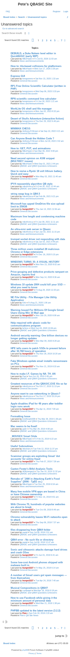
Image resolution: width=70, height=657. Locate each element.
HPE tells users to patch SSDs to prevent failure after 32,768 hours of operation (38, 349)
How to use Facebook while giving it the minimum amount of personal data (34, 599)
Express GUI (18, 76)
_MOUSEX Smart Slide (24, 436)
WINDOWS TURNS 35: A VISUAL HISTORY (35, 261)
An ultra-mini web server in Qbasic (31, 229)
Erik (24, 303)
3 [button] (46, 40)
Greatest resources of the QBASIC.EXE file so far (39, 383)
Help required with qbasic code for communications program (31, 324)
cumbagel (26, 590)
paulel (25, 532)
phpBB (25, 650)
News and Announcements (32, 61)
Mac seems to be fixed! (24, 426)
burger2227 (27, 176)
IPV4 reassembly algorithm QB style (31, 183)
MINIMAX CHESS (20, 128)
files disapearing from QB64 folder (30, 529)
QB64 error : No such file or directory (32, 539)
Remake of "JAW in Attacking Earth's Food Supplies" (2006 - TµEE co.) (35, 480)
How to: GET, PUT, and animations (31, 148)
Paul (24, 376)
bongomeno (27, 78)
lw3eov (25, 328)
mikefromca (27, 186)
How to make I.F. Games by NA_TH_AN (33, 373)
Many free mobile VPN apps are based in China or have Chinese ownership (38, 493)
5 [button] (54, 40)
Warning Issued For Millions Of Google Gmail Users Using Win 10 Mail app (37, 311)
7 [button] (61, 40)
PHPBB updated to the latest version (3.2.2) (35, 610)
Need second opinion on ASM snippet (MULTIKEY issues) (33, 160)
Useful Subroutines (22, 446)
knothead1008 (28, 419)
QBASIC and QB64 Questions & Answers (38, 166)
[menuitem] (7, 11)
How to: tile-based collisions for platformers (36, 66)
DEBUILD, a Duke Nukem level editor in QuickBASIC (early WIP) (33, 55)
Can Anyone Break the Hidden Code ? (32, 138)
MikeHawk (27, 59)
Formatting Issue (20, 416)
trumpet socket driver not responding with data (38, 239)
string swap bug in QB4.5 (25, 193)
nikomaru (26, 449)
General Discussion (29, 81)
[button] (33, 40)
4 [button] (50, 40)
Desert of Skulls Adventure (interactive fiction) (37, 118)
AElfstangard (28, 471)
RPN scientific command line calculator (33, 98)
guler (24, 429)
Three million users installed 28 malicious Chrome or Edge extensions (35, 250)
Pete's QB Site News (29, 615)
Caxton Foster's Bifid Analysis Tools (31, 468)
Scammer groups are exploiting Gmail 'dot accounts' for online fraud (35, 457)
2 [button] (42, 40)
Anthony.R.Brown (30, 131)
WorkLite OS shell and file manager (31, 108)
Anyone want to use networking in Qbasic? (35, 393)
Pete (24, 613)
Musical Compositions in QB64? (29, 587)
